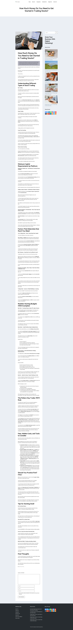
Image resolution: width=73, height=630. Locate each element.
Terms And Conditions (18, 616)
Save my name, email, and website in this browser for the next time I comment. (29, 593)
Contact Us (55, 1)
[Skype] (54, 112)
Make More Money (21, 566)
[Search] (56, 33)
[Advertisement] (36, 23)
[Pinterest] (49, 114)
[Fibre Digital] (17, 1)
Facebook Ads (44, 1)
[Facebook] (46, 112)
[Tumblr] (46, 114)
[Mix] (52, 114)
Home (30, 1)
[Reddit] (47, 114)
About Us (33, 1)
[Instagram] (52, 112)
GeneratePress (41, 626)
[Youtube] (55, 112)
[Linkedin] (49, 112)
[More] (55, 114)
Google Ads (50, 1)
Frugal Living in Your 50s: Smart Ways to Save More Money (51, 82)
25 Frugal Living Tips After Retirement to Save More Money (51, 71)
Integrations (39, 1)
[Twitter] (47, 112)
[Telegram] (54, 114)
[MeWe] (50, 114)
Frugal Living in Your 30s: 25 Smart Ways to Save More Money (51, 105)
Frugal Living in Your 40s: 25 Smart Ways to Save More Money (51, 93)
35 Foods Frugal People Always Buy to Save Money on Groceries (51, 59)
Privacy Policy (17, 618)
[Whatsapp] (50, 112)
